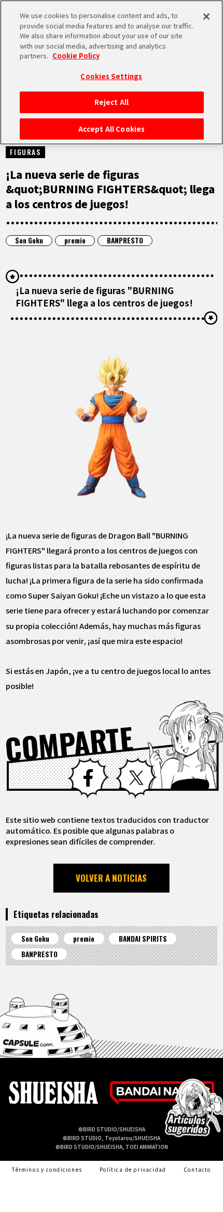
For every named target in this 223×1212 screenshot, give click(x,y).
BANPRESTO (125, 240)
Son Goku (29, 240)
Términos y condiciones (46, 1169)
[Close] (206, 16)
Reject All (111, 102)
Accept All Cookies (111, 129)
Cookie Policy (76, 55)
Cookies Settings (111, 76)
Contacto (198, 1169)
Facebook (88, 778)
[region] (111, 72)
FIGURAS (25, 152)
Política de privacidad (133, 1169)
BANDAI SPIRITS (143, 938)
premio (75, 240)
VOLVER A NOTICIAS (111, 877)
